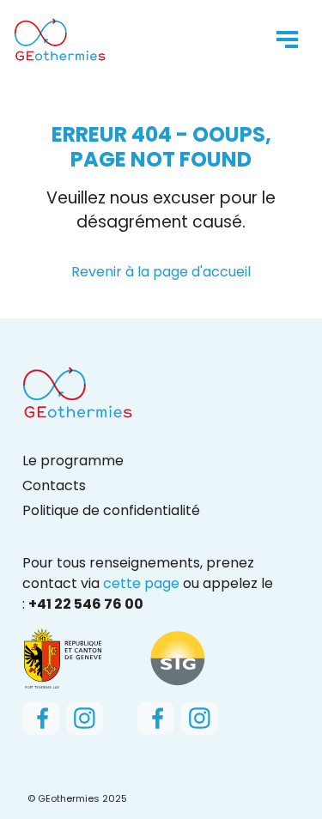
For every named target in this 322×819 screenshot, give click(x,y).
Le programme (73, 460)
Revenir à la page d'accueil (161, 272)
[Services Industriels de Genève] (178, 657)
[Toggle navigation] (287, 39)
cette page (141, 583)
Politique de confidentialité (111, 510)
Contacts (54, 485)
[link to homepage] (60, 39)
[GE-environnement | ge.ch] (62, 657)
